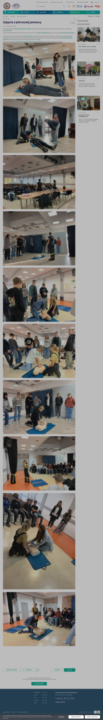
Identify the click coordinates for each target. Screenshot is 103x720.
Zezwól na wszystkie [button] (92, 717)
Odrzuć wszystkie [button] (76, 717)
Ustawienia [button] (61, 717)
